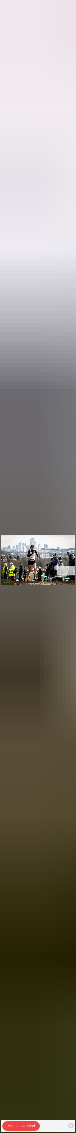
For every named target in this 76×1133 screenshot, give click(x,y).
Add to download (21, 1126)
